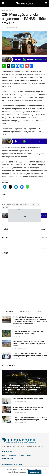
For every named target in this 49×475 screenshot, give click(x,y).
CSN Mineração (12, 204)
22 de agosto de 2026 (10, 393)
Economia (10, 10)
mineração (24, 204)
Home (3, 10)
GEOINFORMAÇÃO (7, 458)
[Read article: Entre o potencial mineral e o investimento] (6, 401)
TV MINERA (30, 456)
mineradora (35, 204)
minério (5, 207)
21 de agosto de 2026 (20, 422)
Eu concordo (34, 472)
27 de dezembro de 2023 (9, 28)
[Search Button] (46, 3)
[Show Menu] (3, 3)
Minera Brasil (11, 447)
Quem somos (12, 456)
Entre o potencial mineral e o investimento (28, 399)
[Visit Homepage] (24, 3)
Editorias (21, 456)
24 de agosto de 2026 (20, 401)
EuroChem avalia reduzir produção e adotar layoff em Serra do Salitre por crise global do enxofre (29, 343)
